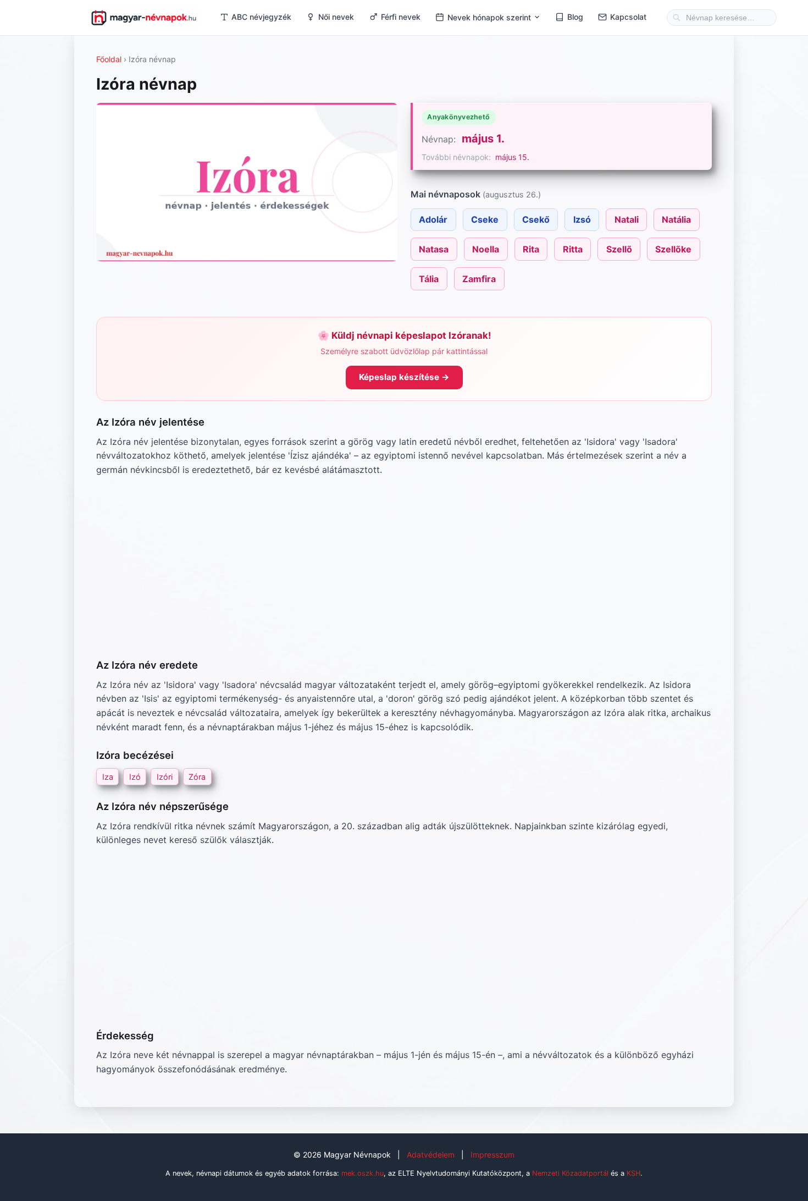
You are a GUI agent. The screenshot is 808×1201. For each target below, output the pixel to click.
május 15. (512, 157)
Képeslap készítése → (404, 377)
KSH (633, 1173)
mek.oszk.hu (362, 1173)
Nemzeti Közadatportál (570, 1173)
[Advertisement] (404, 567)
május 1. (483, 138)
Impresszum (492, 1154)
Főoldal (108, 59)
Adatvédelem (431, 1154)
